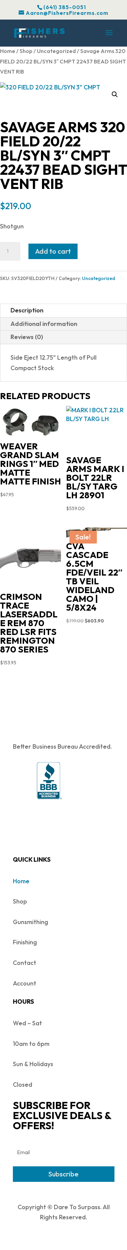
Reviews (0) (26, 337)
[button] (115, 94)
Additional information (43, 324)
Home (7, 50)
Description (26, 310)
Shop (26, 50)
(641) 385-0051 (64, 7)
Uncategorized (56, 50)
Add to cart (53, 251)
